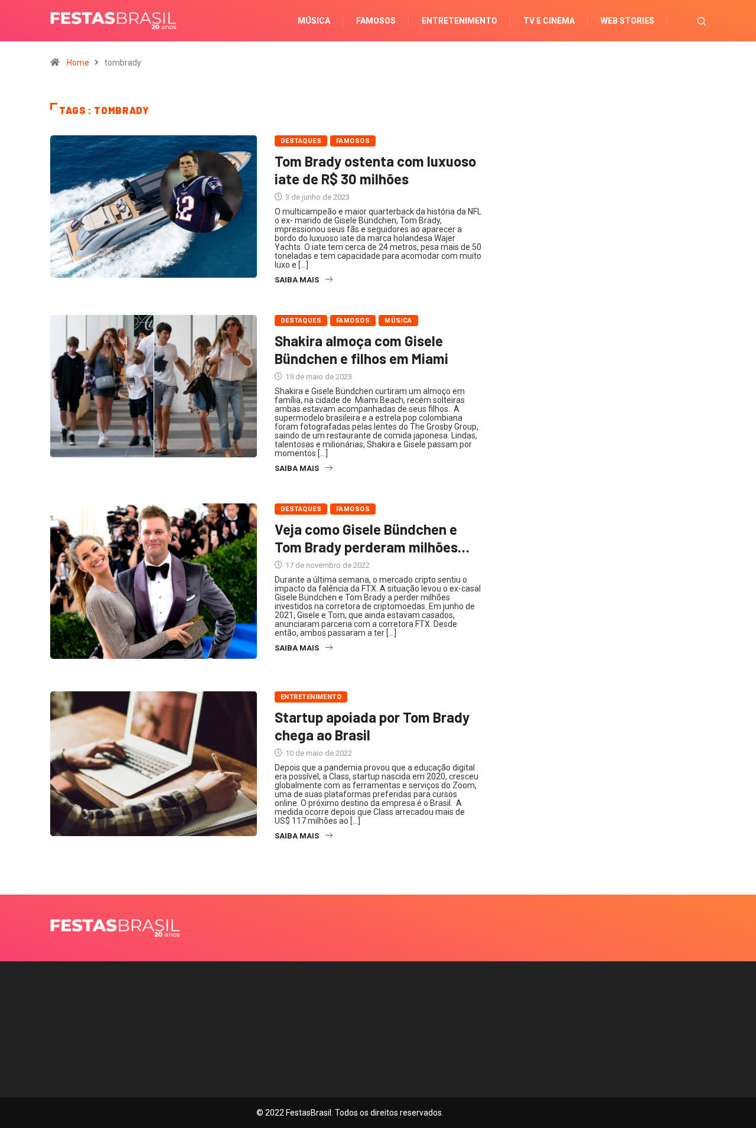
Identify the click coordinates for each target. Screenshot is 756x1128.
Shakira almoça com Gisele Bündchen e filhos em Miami (361, 349)
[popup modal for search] (686, 20)
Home (78, 62)
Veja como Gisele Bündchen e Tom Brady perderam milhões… (372, 538)
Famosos (376, 20)
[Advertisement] (602, 271)
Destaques (301, 141)
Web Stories (627, 20)
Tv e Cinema (549, 20)
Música (314, 20)
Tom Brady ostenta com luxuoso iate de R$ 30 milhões (375, 169)
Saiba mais (297, 279)
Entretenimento (459, 20)
